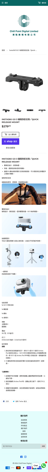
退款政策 (24, 437)
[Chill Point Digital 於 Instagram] (25, 457)
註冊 (43, 446)
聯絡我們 (24, 423)
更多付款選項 (10, 148)
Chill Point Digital (24, 463)
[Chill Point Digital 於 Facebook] (21, 457)
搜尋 (24, 431)
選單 (6, 3)
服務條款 (24, 434)
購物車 (43, 3)
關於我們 (24, 428)
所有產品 (24, 425)
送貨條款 (24, 420)
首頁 (3, 50)
